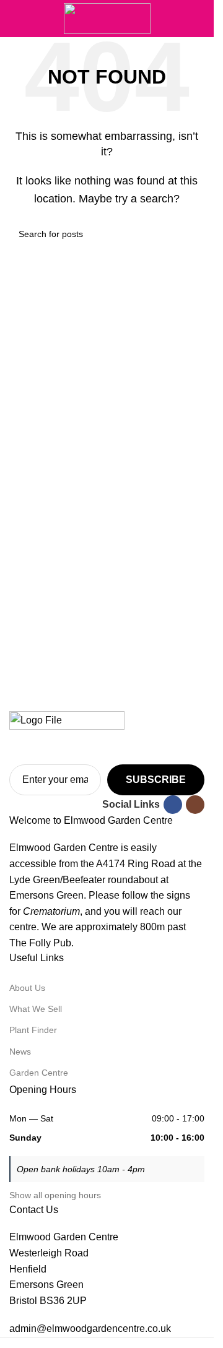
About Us (27, 988)
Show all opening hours (55, 1195)
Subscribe (156, 779)
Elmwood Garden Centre (63, 1237)
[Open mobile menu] (14, 18)
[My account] (199, 18)
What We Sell (35, 1009)
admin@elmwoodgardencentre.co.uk (90, 1328)
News (20, 1051)
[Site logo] (107, 17)
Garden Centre (38, 1073)
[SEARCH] (190, 234)
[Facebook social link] (173, 804)
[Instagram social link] (195, 804)
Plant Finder (33, 1030)
